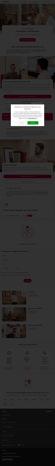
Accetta (33, 123)
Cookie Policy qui (32, 118)
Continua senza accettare (37, 103)
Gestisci (22, 123)
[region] (27, 115)
